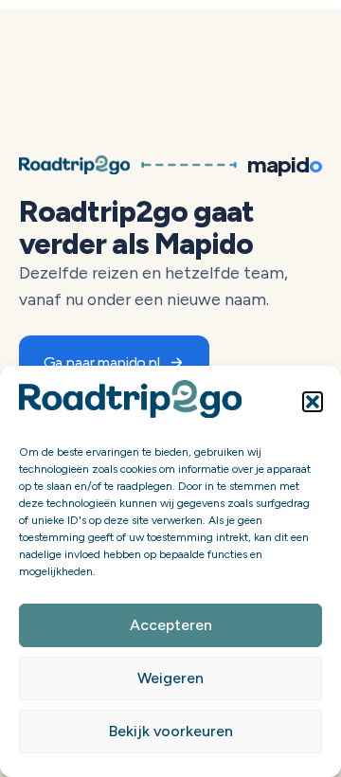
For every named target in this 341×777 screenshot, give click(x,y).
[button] (312, 401)
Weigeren (170, 678)
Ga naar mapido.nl (102, 361)
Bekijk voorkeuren (171, 731)
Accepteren (171, 625)
